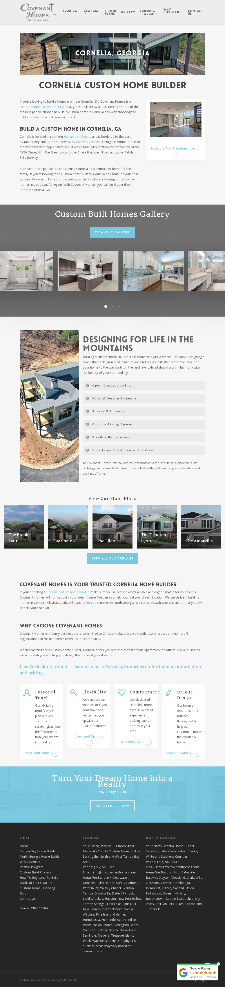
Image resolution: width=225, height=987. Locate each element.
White (150, 856)
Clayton (164, 877)
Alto (177, 872)
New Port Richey (129, 898)
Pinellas (106, 846)
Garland (178, 888)
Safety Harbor (126, 883)
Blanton (128, 888)
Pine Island (103, 914)
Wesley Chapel (110, 888)
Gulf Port (89, 930)
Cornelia (166, 883)
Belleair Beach (107, 930)
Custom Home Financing (37, 888)
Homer (168, 893)
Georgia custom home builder (67, 592)
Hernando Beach (114, 920)
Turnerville (153, 909)
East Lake (114, 904)
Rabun (182, 851)
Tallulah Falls (165, 904)
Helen (190, 888)
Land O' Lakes (93, 898)
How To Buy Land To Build (39, 877)
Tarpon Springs (93, 904)
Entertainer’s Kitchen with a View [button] (122, 450)
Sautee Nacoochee (179, 898)
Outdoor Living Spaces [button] (112, 424)
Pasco (94, 846)
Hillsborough (122, 846)
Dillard (166, 888)
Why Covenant (30, 862)
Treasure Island (122, 935)
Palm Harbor (105, 883)
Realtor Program (32, 867)
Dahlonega (182, 883)
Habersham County (77, 136)
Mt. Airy (179, 893)
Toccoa (190, 904)
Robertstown (155, 898)
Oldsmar (119, 914)
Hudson (110, 898)
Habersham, (168, 851)
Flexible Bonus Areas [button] (111, 437)
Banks (192, 851)
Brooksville (102, 893)
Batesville (188, 872)
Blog (23, 893)
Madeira (103, 935)
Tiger (179, 904)
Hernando (90, 851)
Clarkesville (194, 877)
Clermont (152, 883)
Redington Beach (126, 925)
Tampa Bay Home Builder (38, 851)
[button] (112, 232)
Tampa (88, 893)
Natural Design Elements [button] (114, 398)
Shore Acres (128, 930)
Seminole (89, 935)
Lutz (132, 893)
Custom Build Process (35, 872)
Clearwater (120, 877)
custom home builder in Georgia (42, 107)
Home (24, 846)
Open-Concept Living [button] (111, 385)
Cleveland (178, 877)
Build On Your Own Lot (36, 883)
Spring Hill (129, 904)
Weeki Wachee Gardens (99, 941)
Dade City (119, 893)
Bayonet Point (112, 909)
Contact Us (28, 898)
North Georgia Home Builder (40, 856)
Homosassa (91, 920)
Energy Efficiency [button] (108, 411)
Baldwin (81, 142)
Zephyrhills (128, 941)
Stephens (167, 856)
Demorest (153, 888)
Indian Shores (102, 925)
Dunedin (89, 883)
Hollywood (153, 893)
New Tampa (91, 909)
